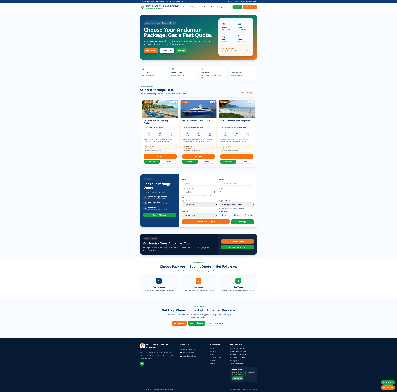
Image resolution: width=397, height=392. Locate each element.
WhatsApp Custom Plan (237, 247)
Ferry (225, 215)
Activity (249, 215)
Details (168, 161)
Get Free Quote (167, 51)
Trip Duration (186, 201)
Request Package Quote (238, 357)
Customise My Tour (237, 241)
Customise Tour (209, 7)
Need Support (223, 212)
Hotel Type (185, 212)
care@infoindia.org (189, 356)
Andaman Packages (237, 348)
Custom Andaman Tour (238, 351)
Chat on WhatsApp (159, 215)
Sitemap (254, 389)
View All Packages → (248, 93)
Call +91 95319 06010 (216, 323)
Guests (221, 188)
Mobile (221, 179)
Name (184, 179)
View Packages (151, 51)
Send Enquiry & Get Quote (206, 222)
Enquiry (219, 7)
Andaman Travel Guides (238, 354)
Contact (227, 7)
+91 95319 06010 (189, 349)
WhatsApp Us (238, 378)
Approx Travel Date (188, 188)
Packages (193, 7)
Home (185, 7)
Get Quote (160, 156)
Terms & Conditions (237, 364)
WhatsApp (237, 7)
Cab (237, 215)
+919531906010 (188, 353)
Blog (199, 7)
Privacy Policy (234, 361)
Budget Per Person (224, 201)
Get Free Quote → (250, 7)
